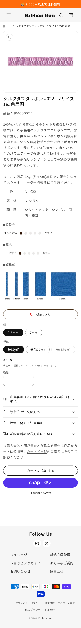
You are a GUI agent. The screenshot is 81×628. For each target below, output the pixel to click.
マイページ (18, 554)
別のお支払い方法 (40, 493)
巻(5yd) (13, 349)
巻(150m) (65, 350)
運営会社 (56, 571)
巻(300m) (37, 349)
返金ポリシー (32, 609)
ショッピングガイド (25, 563)
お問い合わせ (20, 571)
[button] (8, 15)
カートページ (37, 451)
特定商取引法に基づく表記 (60, 603)
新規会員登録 (60, 554)
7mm (34, 332)
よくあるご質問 (61, 563)
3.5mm (13, 332)
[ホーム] (4, 26)
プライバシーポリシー (28, 603)
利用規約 (50, 609)
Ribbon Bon (45, 618)
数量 (6, 372)
